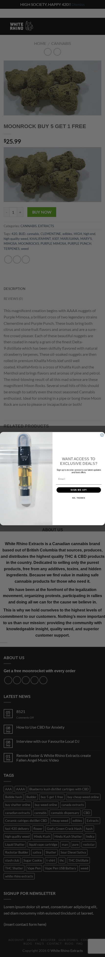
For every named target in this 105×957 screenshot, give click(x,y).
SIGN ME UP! (79, 490)
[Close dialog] (102, 435)
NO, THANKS (78, 498)
